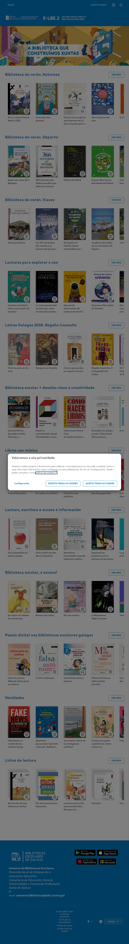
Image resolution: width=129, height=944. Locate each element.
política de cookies (45, 473)
